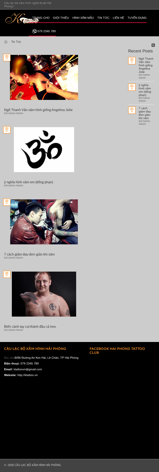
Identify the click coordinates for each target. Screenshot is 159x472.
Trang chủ (5, 42)
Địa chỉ (9, 357)
